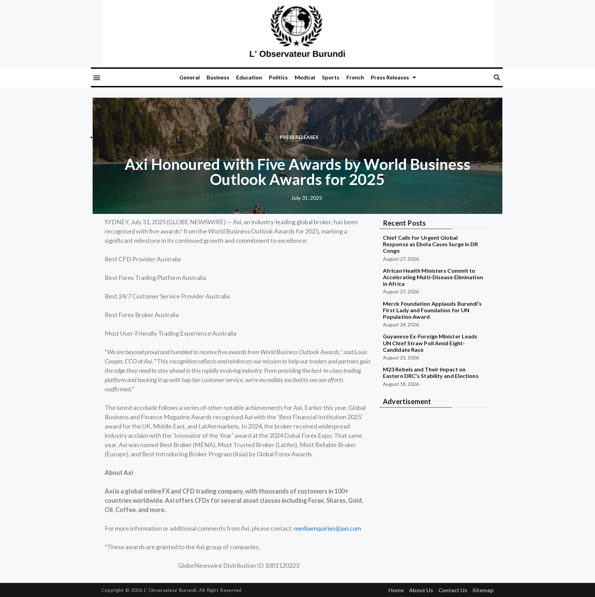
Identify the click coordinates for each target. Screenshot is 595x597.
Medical (305, 77)
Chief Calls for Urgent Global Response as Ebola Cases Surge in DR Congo (430, 244)
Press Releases (390, 77)
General (189, 77)
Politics (278, 77)
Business (218, 77)
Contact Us (452, 590)
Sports (331, 77)
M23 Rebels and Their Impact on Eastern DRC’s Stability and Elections (431, 372)
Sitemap (483, 590)
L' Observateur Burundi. (171, 590)
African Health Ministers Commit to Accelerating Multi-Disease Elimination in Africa (433, 277)
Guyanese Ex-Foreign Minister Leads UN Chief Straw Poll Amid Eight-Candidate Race (430, 342)
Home (396, 590)
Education (249, 77)
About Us (421, 590)
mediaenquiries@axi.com (327, 528)
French (355, 77)
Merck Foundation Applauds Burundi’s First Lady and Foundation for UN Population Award (432, 310)
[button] (96, 77)
